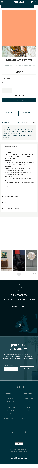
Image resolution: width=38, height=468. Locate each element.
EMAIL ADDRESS (8, 365)
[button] (7, 260)
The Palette (10, 398)
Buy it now (19, 100)
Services (28, 401)
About (28, 410)
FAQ (4, 203)
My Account (28, 396)
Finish (3, 79)
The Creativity (10, 401)
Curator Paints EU (23, 449)
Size (3, 82)
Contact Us (28, 413)
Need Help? (5, 122)
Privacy (28, 415)
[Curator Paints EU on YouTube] (19, 433)
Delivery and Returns (10, 209)
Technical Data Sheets (10, 418)
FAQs (10, 413)
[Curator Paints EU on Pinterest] (25, 433)
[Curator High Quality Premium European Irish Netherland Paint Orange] (19, 33)
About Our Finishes (10, 197)
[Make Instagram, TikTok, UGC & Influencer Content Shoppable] (34, 274)
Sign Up (27, 369)
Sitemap (10, 421)
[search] (17, 7)
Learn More (21, 122)
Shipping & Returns (28, 398)
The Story (10, 396)
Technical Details (9, 147)
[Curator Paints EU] (19, 2)
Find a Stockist (19, 307)
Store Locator (10, 410)
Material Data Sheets (10, 415)
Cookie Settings (24, 418)
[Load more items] (19, 274)
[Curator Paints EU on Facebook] (13, 433)
